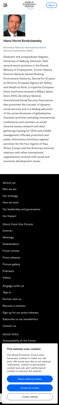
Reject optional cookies (30, 379)
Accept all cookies (30, 388)
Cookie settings (30, 396)
